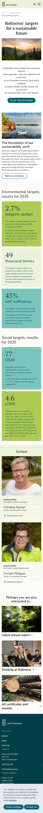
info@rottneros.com (14, 516)
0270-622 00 (7, 764)
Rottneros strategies (14, 176)
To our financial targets (21, 100)
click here (13, 800)
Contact (5, 736)
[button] (39, 4)
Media (4, 740)
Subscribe (6, 745)
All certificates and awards (15, 706)
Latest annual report (16, 635)
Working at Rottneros (16, 670)
